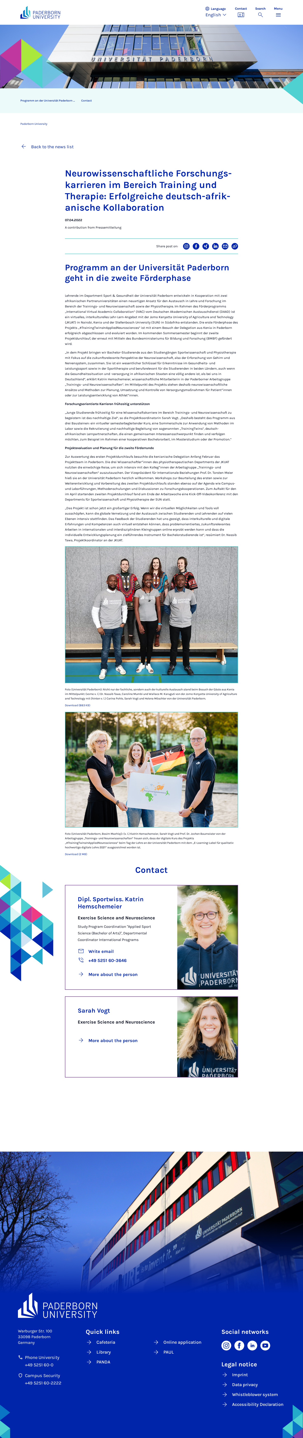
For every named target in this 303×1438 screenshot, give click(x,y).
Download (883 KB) (77, 705)
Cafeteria (105, 1342)
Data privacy (245, 1384)
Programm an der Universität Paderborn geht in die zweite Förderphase (49, 100)
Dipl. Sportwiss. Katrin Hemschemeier (111, 902)
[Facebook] (239, 1345)
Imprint (240, 1374)
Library (103, 1352)
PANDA (103, 1362)
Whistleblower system (255, 1394)
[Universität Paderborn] (151, 1305)
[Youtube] (265, 1345)
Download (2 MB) (76, 854)
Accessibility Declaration (257, 1404)
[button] (218, 12)
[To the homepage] (40, 12)
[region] (148, 100)
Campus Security (42, 1375)
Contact (86, 100)
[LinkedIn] (252, 1345)
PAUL (168, 1352)
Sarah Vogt (94, 1010)
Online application (182, 1342)
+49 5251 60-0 (39, 1365)
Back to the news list (52, 146)
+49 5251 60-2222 (43, 1383)
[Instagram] (226, 1345)
